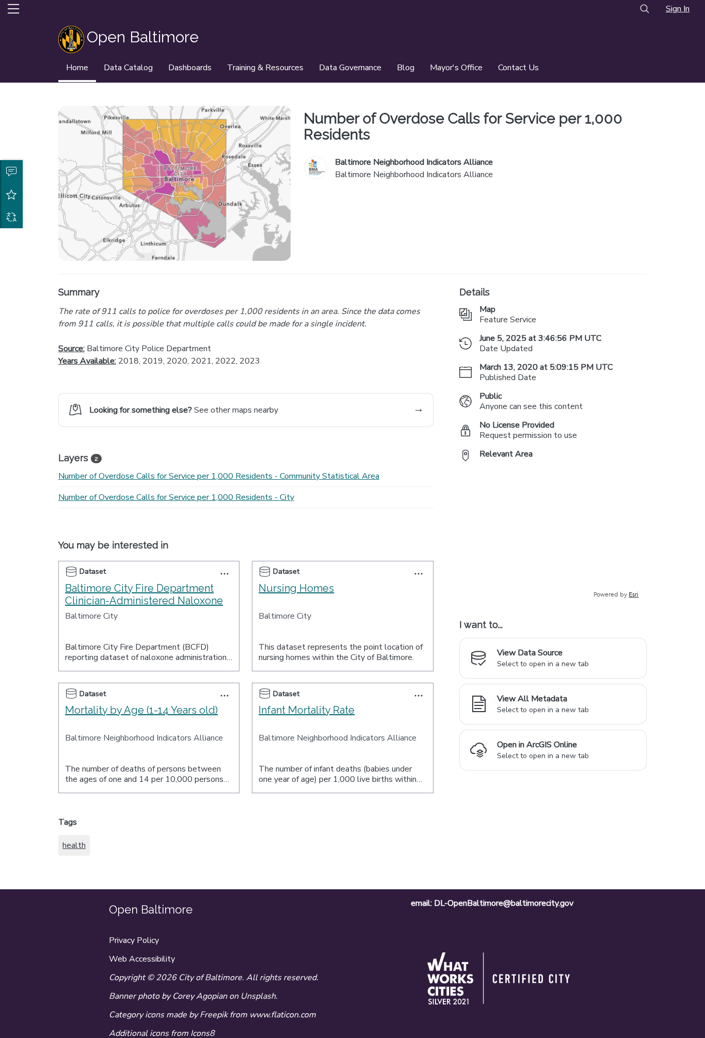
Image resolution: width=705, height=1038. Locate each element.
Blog (405, 67)
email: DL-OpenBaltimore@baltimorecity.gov (492, 903)
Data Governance (350, 67)
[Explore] (553, 534)
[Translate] (11, 217)
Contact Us (518, 67)
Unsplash (258, 996)
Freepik (214, 1014)
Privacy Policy (134, 940)
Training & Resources (265, 67)
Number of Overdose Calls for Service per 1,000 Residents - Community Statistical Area (218, 476)
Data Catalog (128, 67)
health (74, 845)
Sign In (678, 8)
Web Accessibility (142, 959)
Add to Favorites (11, 194)
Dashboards (190, 67)
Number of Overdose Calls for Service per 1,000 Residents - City (176, 497)
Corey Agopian (199, 996)
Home (77, 67)
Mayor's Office (456, 67)
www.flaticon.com (282, 1014)
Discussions (11, 171)
